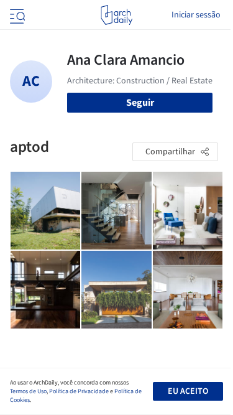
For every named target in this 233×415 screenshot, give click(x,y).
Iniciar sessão (196, 15)
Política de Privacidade (79, 391)
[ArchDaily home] (116, 15)
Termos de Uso (28, 391)
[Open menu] (16, 15)
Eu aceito (188, 391)
